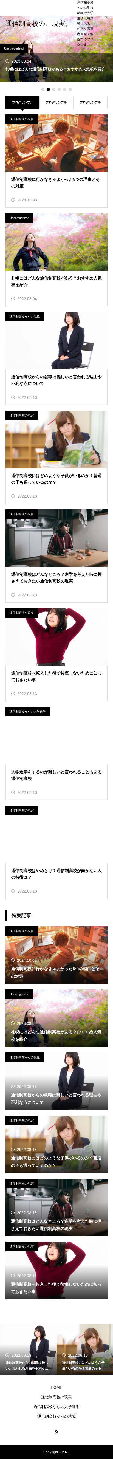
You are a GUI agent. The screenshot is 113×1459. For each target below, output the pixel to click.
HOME (56, 1387)
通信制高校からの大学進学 (28, 711)
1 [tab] (42, 89)
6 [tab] (70, 89)
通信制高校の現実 (22, 119)
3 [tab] (53, 89)
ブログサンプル (56, 102)
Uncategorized (14, 48)
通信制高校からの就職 (25, 316)
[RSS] (56, 1431)
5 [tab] (64, 89)
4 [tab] (59, 89)
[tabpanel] (56, 49)
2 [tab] (48, 89)
